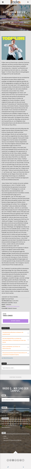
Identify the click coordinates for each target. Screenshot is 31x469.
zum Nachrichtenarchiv (7, 358)
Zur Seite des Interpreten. (13, 306)
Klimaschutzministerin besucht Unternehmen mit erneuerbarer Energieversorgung (14, 353)
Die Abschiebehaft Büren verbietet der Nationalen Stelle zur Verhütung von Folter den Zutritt (14, 340)
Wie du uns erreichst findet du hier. (10, 412)
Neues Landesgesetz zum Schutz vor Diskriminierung (11, 347)
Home (4, 436)
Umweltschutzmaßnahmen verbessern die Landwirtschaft (12, 333)
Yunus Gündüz (19, 22)
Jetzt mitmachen (6, 427)
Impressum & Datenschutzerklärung (12, 440)
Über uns (5, 438)
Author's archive (15, 321)
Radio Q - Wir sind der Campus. (16, 389)
